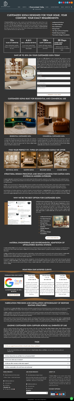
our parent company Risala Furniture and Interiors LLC (29, 47)
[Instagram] (66, 3)
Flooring (37, 7)
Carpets (24, 7)
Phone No (39, 76)
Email (38, 81)
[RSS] (72, 3)
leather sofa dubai (64, 334)
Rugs (42, 7)
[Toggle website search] (72, 7)
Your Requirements (41, 86)
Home (19, 7)
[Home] (33, 9)
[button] (37, 346)
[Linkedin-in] (7, 389)
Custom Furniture (55, 7)
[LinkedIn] (68, 3)
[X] (59, 3)
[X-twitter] (5, 389)
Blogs (62, 7)
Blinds (47, 7)
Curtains (30, 7)
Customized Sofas (38, 9)
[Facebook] (62, 3)
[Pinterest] (64, 3)
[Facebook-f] (3, 389)
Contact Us (67, 7)
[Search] (47, 393)
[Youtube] (70, 3)
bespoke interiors (36, 336)
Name (38, 71)
